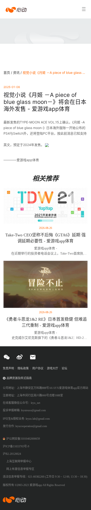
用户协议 (37, 368)
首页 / (8, 73)
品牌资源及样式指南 (19, 378)
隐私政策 (23, 368)
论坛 (64, 368)
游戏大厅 (52, 368)
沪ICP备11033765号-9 (16, 446)
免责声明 (8, 368)
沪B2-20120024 (12, 454)
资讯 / (18, 73)
